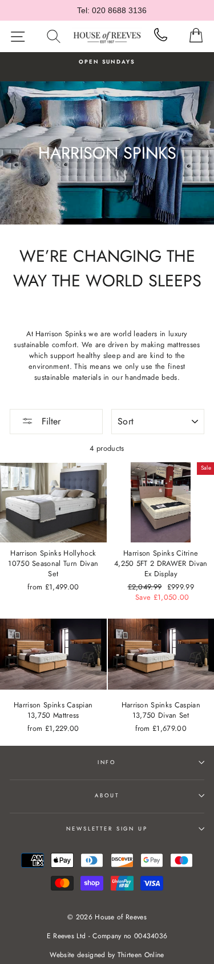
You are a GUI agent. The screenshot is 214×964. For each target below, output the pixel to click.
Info (107, 762)
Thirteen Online (141, 955)
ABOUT (107, 796)
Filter (49, 421)
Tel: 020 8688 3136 (112, 10)
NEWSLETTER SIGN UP (107, 829)
